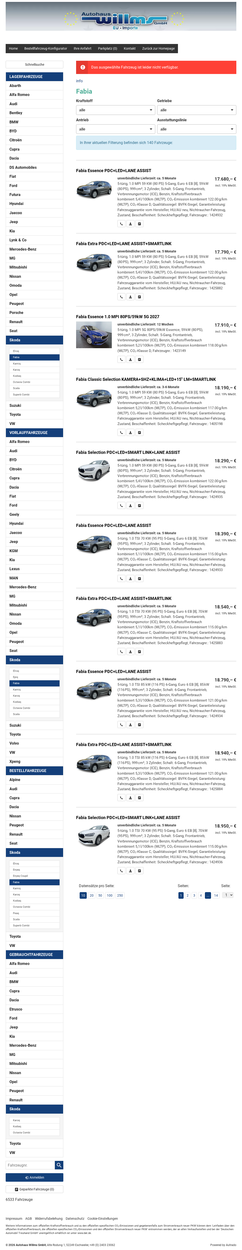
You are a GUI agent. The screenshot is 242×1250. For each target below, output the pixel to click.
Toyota (15, 414)
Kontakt (130, 48)
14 (216, 895)
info (79, 81)
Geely (14, 514)
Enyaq (16, 869)
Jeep (13, 222)
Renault (15, 322)
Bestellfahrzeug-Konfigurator (45, 48)
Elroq (16, 351)
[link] (121, 223)
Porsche (16, 312)
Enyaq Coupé (20, 875)
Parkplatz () (107, 48)
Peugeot (16, 303)
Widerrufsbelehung (49, 1218)
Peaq (16, 913)
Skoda (14, 340)
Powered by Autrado (223, 1245)
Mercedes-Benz (22, 249)
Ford (13, 185)
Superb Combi (21, 394)
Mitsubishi (18, 267)
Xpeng (14, 761)
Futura (15, 194)
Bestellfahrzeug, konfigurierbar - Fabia (156, 194)
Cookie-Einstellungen (102, 1218)
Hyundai (16, 203)
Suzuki (15, 405)
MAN (13, 578)
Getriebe (164, 101)
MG (12, 258)
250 (120, 895)
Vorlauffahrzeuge (28, 432)
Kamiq (17, 363)
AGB (28, 1218)
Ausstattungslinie (172, 120)
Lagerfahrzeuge (26, 76)
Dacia (14, 158)
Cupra (14, 149)
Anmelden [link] (37, 1177)
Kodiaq (17, 376)
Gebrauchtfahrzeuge (31, 954)
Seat (13, 331)
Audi (13, 104)
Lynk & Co (17, 240)
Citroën (15, 140)
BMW (13, 122)
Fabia (16, 357)
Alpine (14, 779)
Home (13, 48)
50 (100, 895)
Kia (12, 231)
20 (92, 895)
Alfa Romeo (19, 94)
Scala (16, 388)
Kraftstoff (84, 101)
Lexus (14, 569)
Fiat (12, 176)
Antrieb (82, 120)
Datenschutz (75, 1218)
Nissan (15, 276)
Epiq (15, 677)
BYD (13, 131)
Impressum (14, 1218)
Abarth (15, 85)
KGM (13, 551)
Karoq (16, 369)
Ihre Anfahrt (82, 48)
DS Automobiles (23, 167)
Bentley (15, 113)
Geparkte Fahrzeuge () (36, 1189)
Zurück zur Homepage (158, 48)
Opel (13, 294)
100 (109, 895)
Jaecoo (15, 213)
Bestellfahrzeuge (27, 770)
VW (12, 423)
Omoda (15, 285)
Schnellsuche (34, 64)
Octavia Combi (21, 382)
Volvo (14, 743)
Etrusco (15, 1009)
